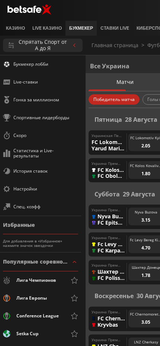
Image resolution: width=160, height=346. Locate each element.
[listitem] (15, 28)
